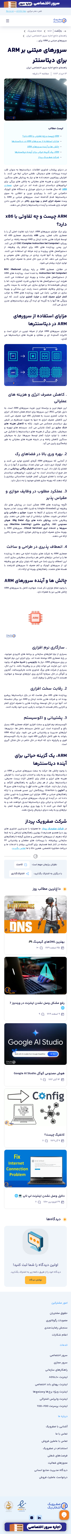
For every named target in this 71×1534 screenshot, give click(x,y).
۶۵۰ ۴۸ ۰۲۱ (21, 11)
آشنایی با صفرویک (56, 1426)
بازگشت (58, 31)
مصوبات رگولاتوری (56, 1320)
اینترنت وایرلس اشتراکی (53, 1399)
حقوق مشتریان (58, 1313)
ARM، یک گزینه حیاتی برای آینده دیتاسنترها (37, 152)
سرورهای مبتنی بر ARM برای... (51, 41)
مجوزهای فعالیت (57, 1463)
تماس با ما (61, 1434)
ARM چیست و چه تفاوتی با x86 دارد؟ (40, 136)
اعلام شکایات (59, 1335)
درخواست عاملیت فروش (53, 1477)
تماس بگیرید (19, 848)
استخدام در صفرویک (55, 1448)
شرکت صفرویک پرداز (48, 157)
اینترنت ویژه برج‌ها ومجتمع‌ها (50, 1392)
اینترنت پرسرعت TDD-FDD (52, 1406)
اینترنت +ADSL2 (58, 1377)
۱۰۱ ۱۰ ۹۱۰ (10, 11)
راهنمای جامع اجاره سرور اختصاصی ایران (46, 36)
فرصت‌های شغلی (57, 1456)
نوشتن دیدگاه (35, 1280)
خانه (49, 31)
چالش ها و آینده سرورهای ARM (43, 147)
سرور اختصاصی (58, 1355)
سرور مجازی (60, 1363)
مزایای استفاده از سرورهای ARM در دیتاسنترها (35, 141)
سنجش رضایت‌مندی (55, 1328)
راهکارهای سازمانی (56, 1370)
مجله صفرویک (34, 31)
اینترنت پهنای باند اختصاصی (51, 1384)
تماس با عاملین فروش (54, 1441)
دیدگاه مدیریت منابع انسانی (50, 1470)
